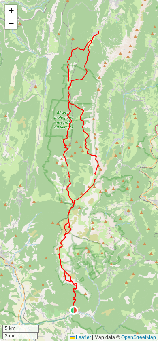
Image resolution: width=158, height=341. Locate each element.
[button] (74, 310)
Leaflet (83, 337)
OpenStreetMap (138, 337)
